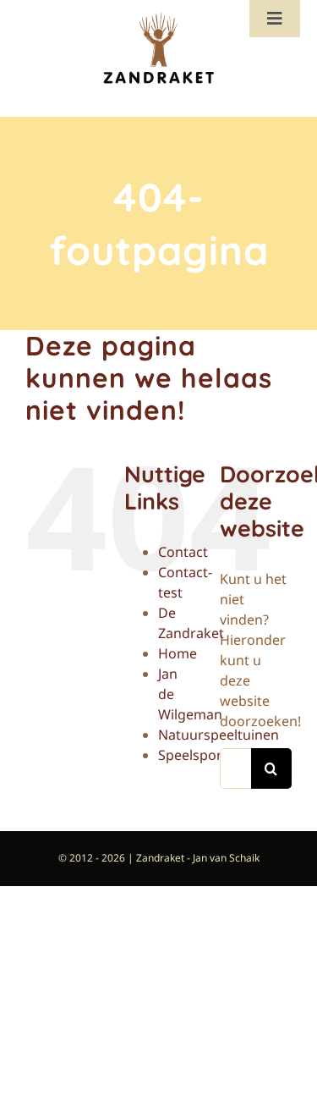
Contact (183, 551)
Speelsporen (198, 755)
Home (177, 653)
